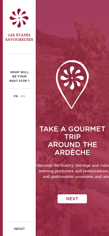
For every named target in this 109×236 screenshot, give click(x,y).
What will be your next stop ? (19, 76)
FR (16, 96)
